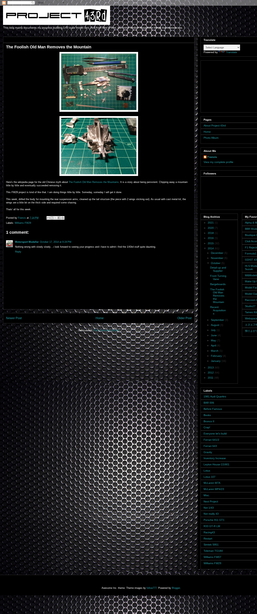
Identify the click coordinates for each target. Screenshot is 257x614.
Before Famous (213, 408)
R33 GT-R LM (212, 526)
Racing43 (209, 532)
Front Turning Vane (218, 277)
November (217, 257)
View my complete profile (218, 162)
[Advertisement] (227, 85)
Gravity (208, 452)
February (217, 355)
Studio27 (250, 306)
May (214, 340)
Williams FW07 (212, 556)
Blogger (176, 588)
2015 (211, 243)
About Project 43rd (215, 125)
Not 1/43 (209, 507)
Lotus (207, 470)
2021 (211, 222)
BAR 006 (209, 402)
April (214, 345)
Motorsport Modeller (27, 241)
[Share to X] (55, 218)
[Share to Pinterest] (63, 218)
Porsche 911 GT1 (214, 519)
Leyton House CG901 (216, 464)
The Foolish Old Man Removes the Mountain (217, 296)
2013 (211, 367)
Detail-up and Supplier (218, 269)
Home (100, 318)
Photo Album (211, 137)
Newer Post (14, 318)
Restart (208, 538)
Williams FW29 (23, 222)
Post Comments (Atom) (106, 330)
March (215, 350)
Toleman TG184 (213, 550)
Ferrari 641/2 (211, 439)
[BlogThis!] (52, 218)
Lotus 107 (209, 476)
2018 (211, 232)
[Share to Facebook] (59, 218)
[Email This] (48, 218)
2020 (211, 227)
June (214, 335)
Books (207, 415)
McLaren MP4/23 (214, 489)
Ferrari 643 (210, 445)
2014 (211, 248)
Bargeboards (218, 284)
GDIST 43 (251, 259)
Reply (18, 251)
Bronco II (209, 421)
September (218, 319)
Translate (231, 52)
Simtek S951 (211, 544)
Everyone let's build (215, 433)
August (215, 324)
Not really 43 (211, 513)
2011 (211, 377)
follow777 (152, 588)
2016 (211, 238)
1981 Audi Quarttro (215, 396)
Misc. (207, 495)
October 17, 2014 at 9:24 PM (55, 241)
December (217, 252)
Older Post (184, 318)
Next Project (211, 501)
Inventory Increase (215, 458)
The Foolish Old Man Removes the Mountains (94, 182)
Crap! (207, 427)
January (216, 360)
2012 (211, 372)
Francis (212, 156)
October (216, 263)
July (213, 330)
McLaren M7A (212, 482)
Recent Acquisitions (218, 310)
